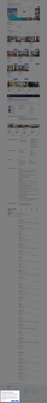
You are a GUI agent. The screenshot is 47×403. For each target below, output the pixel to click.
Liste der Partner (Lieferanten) (4, 399)
